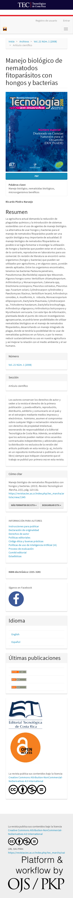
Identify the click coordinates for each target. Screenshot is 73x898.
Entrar (66, 20)
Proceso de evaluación (21, 548)
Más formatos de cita (23, 505)
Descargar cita (51, 505)
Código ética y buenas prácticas (26, 541)
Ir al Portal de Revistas (48, 12)
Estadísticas (15, 556)
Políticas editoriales (19, 537)
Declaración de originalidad (24, 530)
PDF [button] (37, 176)
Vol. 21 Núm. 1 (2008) (45, 41)
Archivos (24, 41)
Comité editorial (18, 552)
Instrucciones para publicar (24, 526)
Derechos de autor (19, 533)
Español (15, 642)
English (15, 634)
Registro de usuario (46, 20)
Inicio (12, 41)
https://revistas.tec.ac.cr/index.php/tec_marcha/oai (36, 852)
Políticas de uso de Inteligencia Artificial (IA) (33, 545)
